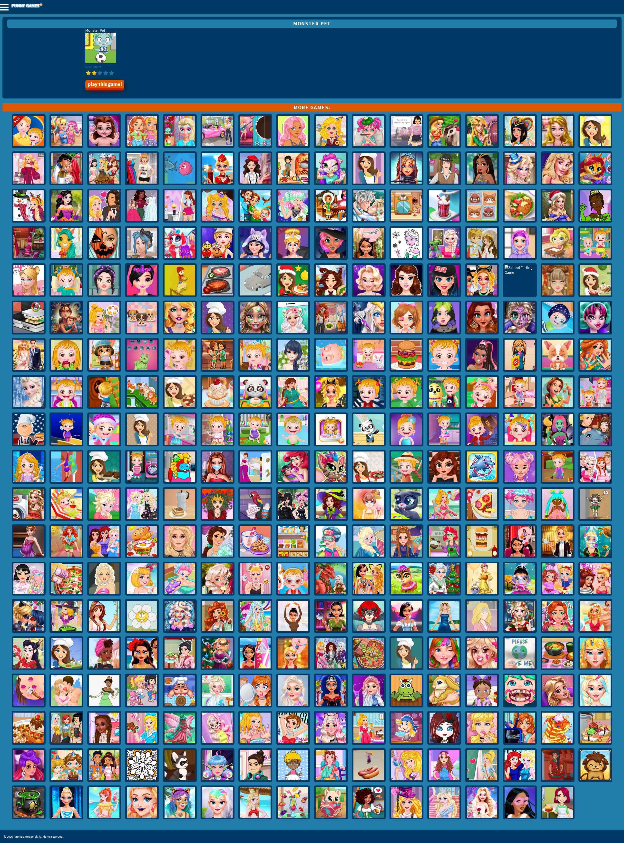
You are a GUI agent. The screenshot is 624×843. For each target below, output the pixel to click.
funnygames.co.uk (40, 6)
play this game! (105, 84)
